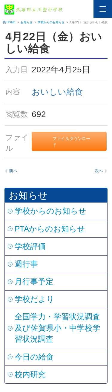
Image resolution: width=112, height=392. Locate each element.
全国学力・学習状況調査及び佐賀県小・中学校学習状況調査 (57, 327)
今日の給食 (34, 356)
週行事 (26, 263)
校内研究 (30, 374)
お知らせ (27, 22)
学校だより (34, 299)
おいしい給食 (57, 92)
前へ (13, 170)
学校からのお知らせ (51, 22)
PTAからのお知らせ (50, 228)
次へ (99, 170)
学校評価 (30, 246)
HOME (11, 22)
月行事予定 (34, 281)
